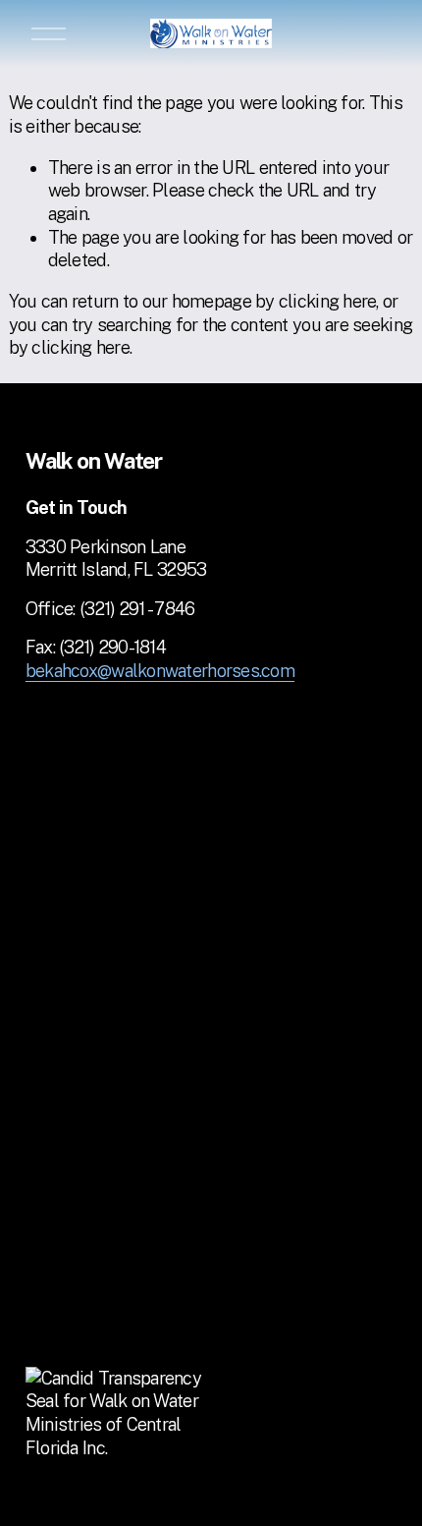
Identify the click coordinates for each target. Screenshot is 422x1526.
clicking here (328, 301)
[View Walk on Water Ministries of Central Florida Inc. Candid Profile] (124, 1448)
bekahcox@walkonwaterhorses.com (160, 670)
